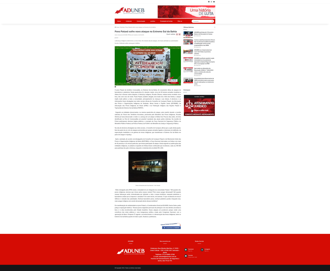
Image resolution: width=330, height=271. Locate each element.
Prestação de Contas (166, 21)
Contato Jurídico (199, 96)
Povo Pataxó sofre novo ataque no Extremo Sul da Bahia (140, 27)
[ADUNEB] (129, 10)
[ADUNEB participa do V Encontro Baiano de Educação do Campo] (188, 34)
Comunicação (141, 21)
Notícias (122, 27)
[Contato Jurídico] (199, 107)
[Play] (177, 34)
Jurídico (152, 21)
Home (119, 21)
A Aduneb (129, 21)
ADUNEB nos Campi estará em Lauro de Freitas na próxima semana (203, 51)
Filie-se (180, 21)
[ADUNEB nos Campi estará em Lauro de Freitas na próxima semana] (188, 51)
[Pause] (179, 34)
